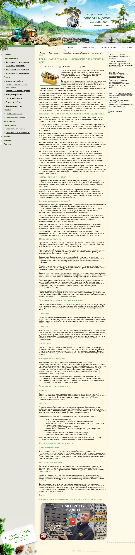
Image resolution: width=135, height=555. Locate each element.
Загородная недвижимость (17, 62)
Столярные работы (14, 98)
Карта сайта (127, 47)
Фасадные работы (14, 94)
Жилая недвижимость (15, 66)
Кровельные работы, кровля (18, 91)
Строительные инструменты (18, 133)
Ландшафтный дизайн (15, 117)
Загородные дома (87, 47)
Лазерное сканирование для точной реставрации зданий (118, 75)
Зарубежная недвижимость (17, 69)
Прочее (7, 144)
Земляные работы (14, 106)
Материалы (9, 121)
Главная (71, 47)
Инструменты (10, 125)
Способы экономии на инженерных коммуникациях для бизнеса (120, 95)
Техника (7, 140)
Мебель (7, 136)
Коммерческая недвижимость (18, 73)
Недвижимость (11, 58)
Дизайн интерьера (14, 113)
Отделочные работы (14, 81)
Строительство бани (109, 47)
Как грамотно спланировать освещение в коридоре (119, 56)
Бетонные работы (13, 102)
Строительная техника (15, 129)
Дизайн (7, 110)
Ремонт (7, 77)
